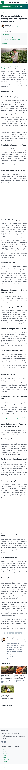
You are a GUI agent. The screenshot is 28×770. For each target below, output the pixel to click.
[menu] (2, 2)
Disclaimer (5, 753)
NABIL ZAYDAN (14, 2)
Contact (4, 751)
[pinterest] (17, 633)
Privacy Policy (5, 755)
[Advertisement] (14, 201)
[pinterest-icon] (5, 742)
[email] (20, 633)
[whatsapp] (11, 633)
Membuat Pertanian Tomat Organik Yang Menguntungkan (19, 677)
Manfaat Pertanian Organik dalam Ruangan (12, 37)
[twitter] (8, 633)
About (3, 749)
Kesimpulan (4, 43)
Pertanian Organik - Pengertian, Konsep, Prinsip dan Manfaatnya (7, 697)
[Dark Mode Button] (26, 2)
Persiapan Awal (5, 34)
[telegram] (14, 633)
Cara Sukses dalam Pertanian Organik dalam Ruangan (12, 40)
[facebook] (5, 633)
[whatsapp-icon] (2, 742)
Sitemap (4, 757)
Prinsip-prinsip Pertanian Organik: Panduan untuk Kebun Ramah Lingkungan (6, 678)
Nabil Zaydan (22, 767)
